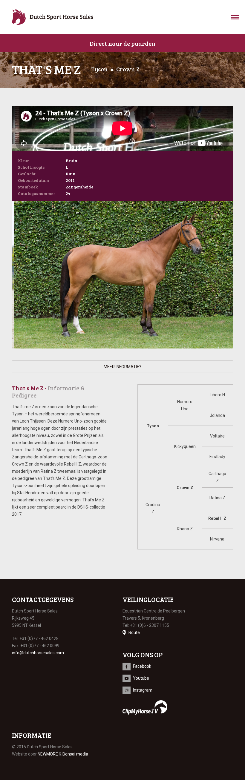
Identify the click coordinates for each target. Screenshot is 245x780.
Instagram (142, 690)
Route (134, 632)
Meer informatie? (122, 366)
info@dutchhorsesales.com (38, 652)
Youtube (141, 678)
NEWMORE (48, 754)
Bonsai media (75, 754)
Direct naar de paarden (122, 43)
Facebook (142, 666)
